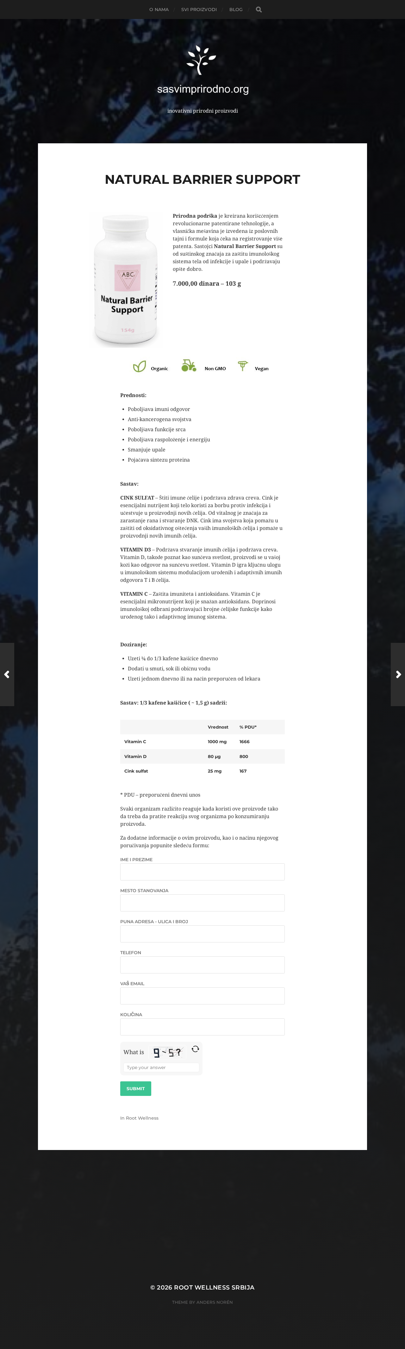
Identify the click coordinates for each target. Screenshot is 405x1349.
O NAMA (159, 9)
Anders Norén (214, 1302)
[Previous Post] (7, 674)
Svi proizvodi (199, 9)
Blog (236, 9)
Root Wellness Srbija (214, 1287)
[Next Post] (398, 674)
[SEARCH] (259, 10)
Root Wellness (142, 1118)
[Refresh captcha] (195, 1049)
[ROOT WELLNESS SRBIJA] (202, 70)
